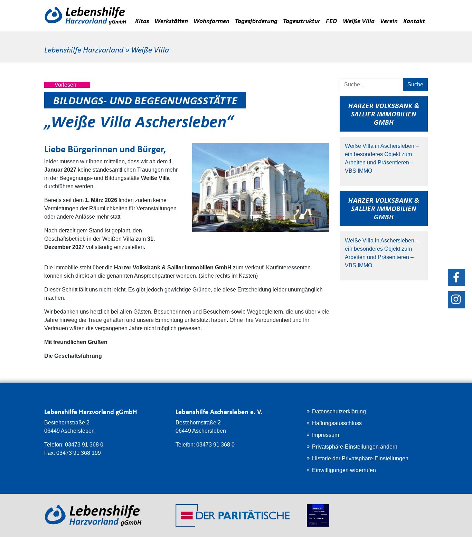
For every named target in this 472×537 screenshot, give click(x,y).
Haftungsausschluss (337, 423)
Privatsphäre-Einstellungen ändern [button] (354, 447)
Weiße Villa (359, 20)
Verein (389, 20)
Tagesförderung (256, 20)
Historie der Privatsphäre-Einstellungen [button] (360, 458)
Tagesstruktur (301, 20)
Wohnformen (211, 20)
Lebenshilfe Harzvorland (83, 49)
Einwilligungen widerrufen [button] (344, 470)
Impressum (325, 435)
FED (331, 20)
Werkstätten (171, 20)
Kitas (142, 20)
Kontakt (414, 20)
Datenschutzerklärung (339, 411)
